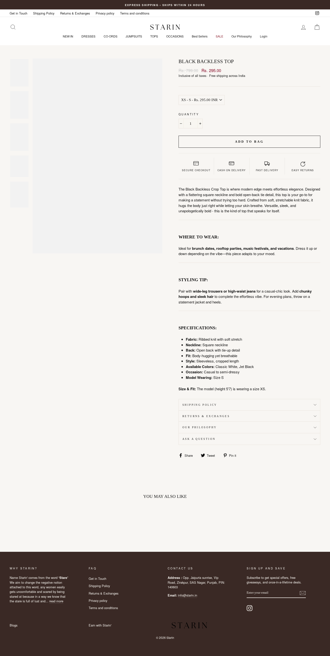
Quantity (189, 114)
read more (56, 601)
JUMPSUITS (134, 36)
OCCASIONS (175, 36)
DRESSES (88, 36)
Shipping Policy (43, 13)
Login (263, 36)
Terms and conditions (134, 13)
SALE (219, 36)
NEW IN (68, 36)
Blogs (13, 625)
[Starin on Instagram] (249, 608)
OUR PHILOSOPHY (199, 427)
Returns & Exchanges (75, 13)
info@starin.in (187, 595)
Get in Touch (18, 13)
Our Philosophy (241, 36)
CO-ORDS (110, 36)
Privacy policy (105, 13)
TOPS (154, 36)
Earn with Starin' (100, 625)
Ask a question (198, 438)
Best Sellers (200, 36)
